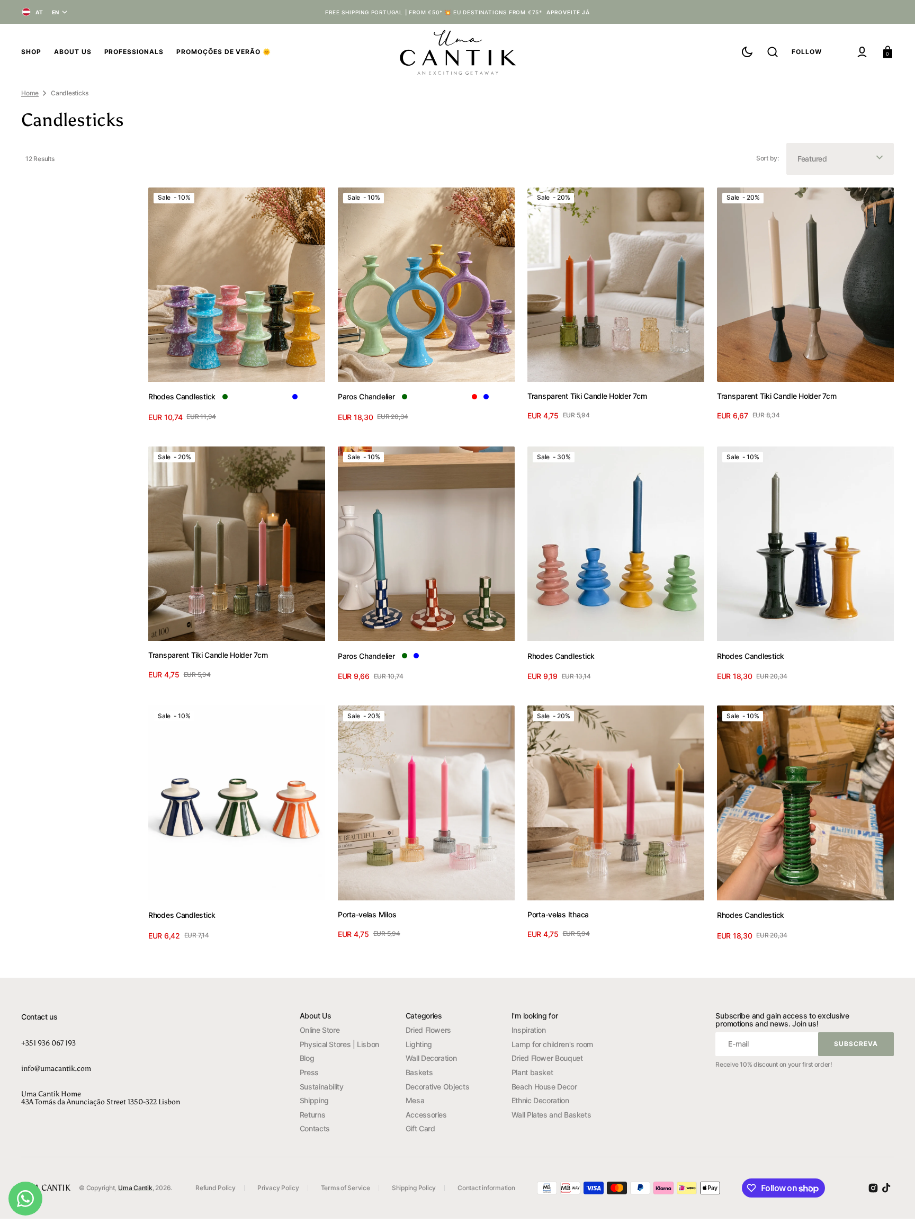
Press (309, 1072)
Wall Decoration (431, 1057)
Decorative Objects (438, 1086)
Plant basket (532, 1072)
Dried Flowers (428, 1029)
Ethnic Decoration (540, 1100)
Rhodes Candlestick (182, 396)
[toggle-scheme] (747, 51)
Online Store (320, 1029)
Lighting (419, 1044)
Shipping (314, 1100)
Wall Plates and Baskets (551, 1114)
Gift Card (420, 1128)
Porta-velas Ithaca (558, 914)
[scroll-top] (892, 1201)
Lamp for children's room (552, 1044)
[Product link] (236, 306)
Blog (307, 1057)
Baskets (419, 1072)
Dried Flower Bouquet (547, 1057)
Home (30, 93)
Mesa (415, 1100)
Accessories (426, 1114)
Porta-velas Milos (367, 914)
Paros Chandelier (366, 396)
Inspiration (529, 1029)
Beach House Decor (544, 1086)
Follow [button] (807, 52)
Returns (312, 1114)
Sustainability (322, 1086)
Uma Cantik (135, 1188)
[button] (772, 51)
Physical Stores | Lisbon (339, 1044)
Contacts (315, 1128)
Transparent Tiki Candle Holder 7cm (587, 395)
